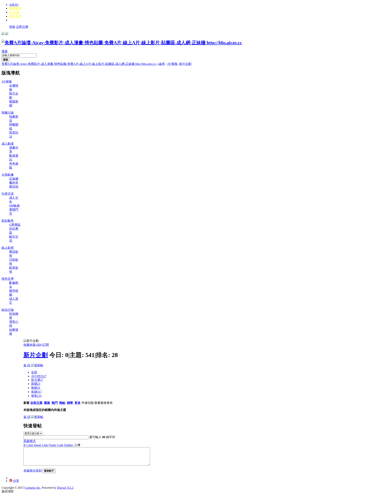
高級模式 (29, 441)
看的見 (13, 182)
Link (45, 445)
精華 (70, 402)
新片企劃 (185, 63)
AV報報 (172, 63)
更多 (78, 402)
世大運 (37, 379)
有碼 (36, 391)
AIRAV (14, 4)
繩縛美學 (15, 8)
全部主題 (36, 402)
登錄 (12, 26)
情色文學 (8, 278)
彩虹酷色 (8, 220)
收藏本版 (32, 344)
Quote (52, 445)
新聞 (35, 383)
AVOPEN (39, 376)
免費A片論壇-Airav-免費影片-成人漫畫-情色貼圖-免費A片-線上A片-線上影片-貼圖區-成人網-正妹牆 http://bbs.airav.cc (79, 63)
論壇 (162, 63)
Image (37, 445)
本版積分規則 (32, 470)
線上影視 (8, 247)
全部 (34, 372)
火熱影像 (8, 174)
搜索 (5, 51)
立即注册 (22, 26)
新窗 (26, 402)
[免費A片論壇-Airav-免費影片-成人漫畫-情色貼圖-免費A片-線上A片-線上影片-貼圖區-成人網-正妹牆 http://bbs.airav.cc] (122, 42)
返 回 (26, 365)
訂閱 (46, 344)
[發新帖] (37, 365)
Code (60, 445)
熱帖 (62, 402)
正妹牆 (13, 178)
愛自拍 (13, 186)
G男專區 (15, 224)
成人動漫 (8, 143)
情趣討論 (8, 112)
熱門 (55, 402)
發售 (36, 395)
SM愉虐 (14, 205)
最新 (47, 402)
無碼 (35, 387)
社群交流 (8, 193)
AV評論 (14, 12)
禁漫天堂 (15, 16)
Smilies (68, 445)
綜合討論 (8, 309)
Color (29, 445)
